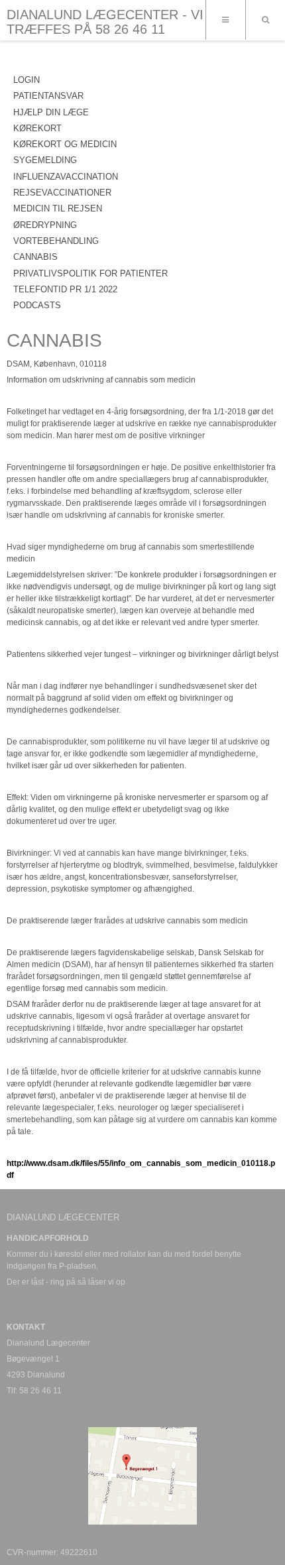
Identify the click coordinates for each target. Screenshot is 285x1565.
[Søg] (265, 20)
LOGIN (26, 80)
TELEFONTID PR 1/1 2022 (65, 289)
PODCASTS (37, 305)
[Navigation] (225, 20)
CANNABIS (35, 257)
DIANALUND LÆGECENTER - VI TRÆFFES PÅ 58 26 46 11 (105, 21)
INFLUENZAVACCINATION (65, 177)
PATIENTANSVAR (48, 96)
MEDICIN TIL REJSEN (57, 208)
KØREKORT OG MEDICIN (65, 144)
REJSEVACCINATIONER (62, 193)
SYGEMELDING (45, 160)
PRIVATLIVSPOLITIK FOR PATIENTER (90, 273)
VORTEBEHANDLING (56, 241)
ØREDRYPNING (45, 225)
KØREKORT (37, 128)
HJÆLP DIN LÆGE (51, 112)
